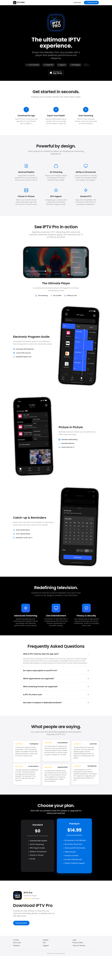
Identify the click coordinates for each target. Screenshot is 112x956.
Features (16, 946)
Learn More (77, 2)
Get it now (17, 943)
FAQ (44, 943)
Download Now (21, 923)
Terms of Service (79, 946)
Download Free (92, 2)
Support (46, 946)
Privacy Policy (78, 943)
